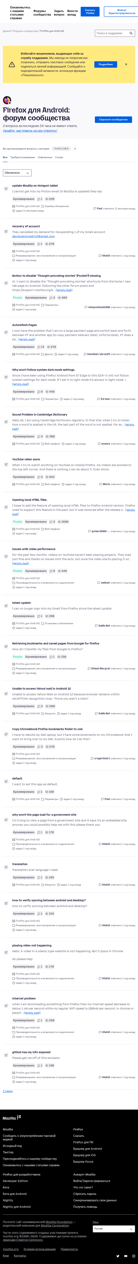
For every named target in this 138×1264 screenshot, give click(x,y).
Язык (95, 1222)
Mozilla (12, 1118)
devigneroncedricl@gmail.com (33, 236)
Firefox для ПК (83, 1142)
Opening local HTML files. (29, 500)
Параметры (51, 304)
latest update (21, 603)
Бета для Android (15, 1194)
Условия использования (40, 1249)
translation (19, 864)
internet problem (23, 998)
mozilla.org (11, 1249)
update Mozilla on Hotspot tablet (35, 185)
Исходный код (12, 1146)
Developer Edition (15, 1181)
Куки (6, 1255)
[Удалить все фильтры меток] (75, 148)
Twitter (117, 1256)
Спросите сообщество (113, 119)
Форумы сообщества (42, 12)
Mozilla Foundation (59, 1222)
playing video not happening (32, 945)
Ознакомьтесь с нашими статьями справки (20, 13)
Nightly (8, 1200)
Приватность (69, 1249)
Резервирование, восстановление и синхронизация (46, 255)
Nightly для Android (17, 1206)
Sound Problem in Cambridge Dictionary (39, 414)
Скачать (78, 1136)
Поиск (131, 33)
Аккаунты (50, 713)
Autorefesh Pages (24, 325)
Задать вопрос (59, 12)
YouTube (125, 1256)
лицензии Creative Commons (23, 1240)
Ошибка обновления (57, 206)
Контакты (20, 1255)
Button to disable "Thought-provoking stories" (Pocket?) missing (56, 275)
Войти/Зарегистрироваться (91, 1181)
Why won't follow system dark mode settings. (43, 369)
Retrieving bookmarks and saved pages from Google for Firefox (55, 643)
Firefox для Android (28, 206)
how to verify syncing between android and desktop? (49, 900)
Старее (8, 1091)
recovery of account (26, 226)
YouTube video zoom (26, 459)
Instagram (133, 1256)
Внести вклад (72, 12)
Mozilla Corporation (55, 1225)
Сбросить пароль (84, 1194)
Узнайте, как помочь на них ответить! (30, 131)
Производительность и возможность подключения (45, 582)
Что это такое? (83, 1187)
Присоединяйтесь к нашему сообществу (30, 1158)
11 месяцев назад (125, 208)
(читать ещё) (64, 290)
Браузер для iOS (84, 1155)
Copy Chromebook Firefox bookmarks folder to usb (47, 729)
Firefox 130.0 (61, 148)
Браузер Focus (83, 1161)
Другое (49, 354)
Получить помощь (85, 1206)
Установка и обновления (59, 623)
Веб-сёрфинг (52, 443)
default (17, 778)
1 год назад (128, 255)
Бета (6, 1187)
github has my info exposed (31, 1052)
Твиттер (8, 1152)
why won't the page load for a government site (44, 814)
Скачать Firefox (90, 12)
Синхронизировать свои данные (95, 1200)
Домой (7, 31)
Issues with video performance (33, 549)
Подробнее (106, 64)
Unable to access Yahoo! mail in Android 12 (41, 688)
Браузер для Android (87, 1148)
